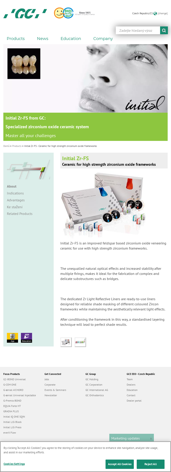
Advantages (16, 200)
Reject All (151, 464)
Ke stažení (14, 207)
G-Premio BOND (12, 400)
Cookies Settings (14, 464)
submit (164, 30)
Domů (6, 146)
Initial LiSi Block (12, 422)
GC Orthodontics (95, 395)
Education (26, 341)
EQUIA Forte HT (12, 406)
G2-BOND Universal (14, 379)
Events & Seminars (55, 390)
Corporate (50, 384)
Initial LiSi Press (12, 427)
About (11, 186)
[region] (85, 456)
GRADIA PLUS (11, 411)
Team (130, 379)
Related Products (20, 213)
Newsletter (51, 395)
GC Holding (92, 379)
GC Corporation (94, 384)
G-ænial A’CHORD (13, 390)
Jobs (47, 379)
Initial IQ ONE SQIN (14, 416)
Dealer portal (134, 400)
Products (17, 146)
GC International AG (97, 390)
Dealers (131, 384)
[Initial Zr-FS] (67, 341)
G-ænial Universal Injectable (19, 395)
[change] (163, 13)
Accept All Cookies (119, 464)
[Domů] (25, 13)
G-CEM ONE (9, 384)
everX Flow (9, 432)
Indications (15, 193)
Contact (131, 395)
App (12, 341)
